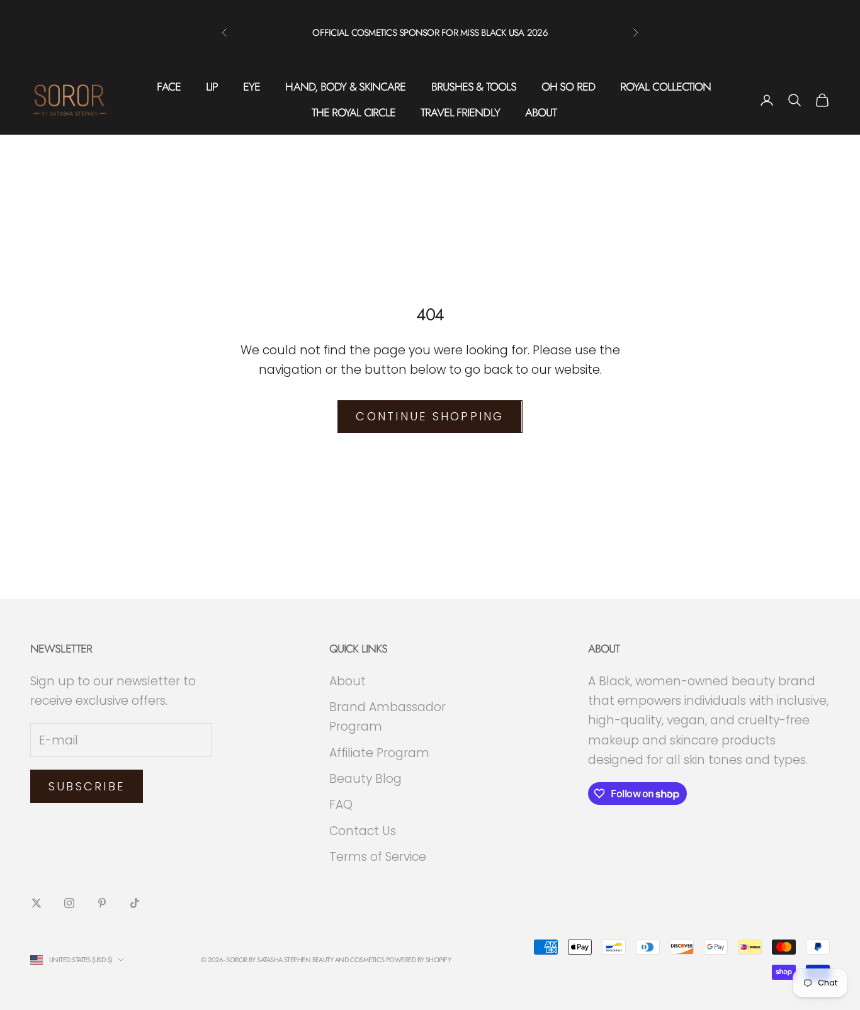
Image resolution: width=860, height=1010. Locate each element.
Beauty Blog (365, 778)
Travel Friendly (460, 112)
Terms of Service (377, 856)
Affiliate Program (379, 752)
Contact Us (362, 830)
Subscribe (86, 786)
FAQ (341, 804)
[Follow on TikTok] (134, 903)
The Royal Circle (354, 112)
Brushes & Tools (474, 87)
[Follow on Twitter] (36, 903)
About (541, 112)
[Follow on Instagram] (69, 903)
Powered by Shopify (418, 960)
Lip (212, 87)
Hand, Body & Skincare (345, 87)
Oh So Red (568, 87)
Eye (251, 87)
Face (168, 87)
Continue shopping (430, 416)
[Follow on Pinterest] (102, 903)
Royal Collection (665, 87)
